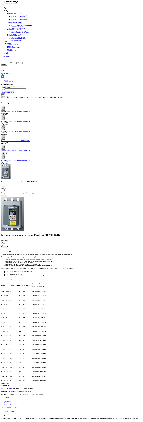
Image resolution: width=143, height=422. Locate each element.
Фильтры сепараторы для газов (19, 16)
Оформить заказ (5, 73)
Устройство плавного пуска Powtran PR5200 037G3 (15, 150)
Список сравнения (9, 81)
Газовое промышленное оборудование (18, 12)
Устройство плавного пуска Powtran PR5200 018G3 (15, 121)
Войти (2, 87)
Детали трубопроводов (17, 26)
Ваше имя (3, 59)
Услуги (6, 41)
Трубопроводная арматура (14, 22)
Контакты (7, 53)
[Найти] (16, 99)
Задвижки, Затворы (16, 23)
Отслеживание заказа (7, 86)
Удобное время (5, 63)
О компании (7, 401)
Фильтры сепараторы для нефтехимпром (22, 17)
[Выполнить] (29, 86)
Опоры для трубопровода (18, 28)
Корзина (3, 71)
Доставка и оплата (12, 44)
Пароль (3, 91)
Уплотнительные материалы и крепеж (21, 25)
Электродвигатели (16, 40)
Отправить (4, 64)
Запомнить (5, 96)
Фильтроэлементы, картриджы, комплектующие (24, 20)
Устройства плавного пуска (18, 38)
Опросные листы (12, 50)
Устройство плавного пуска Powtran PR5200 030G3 (15, 141)
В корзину (3, 246)
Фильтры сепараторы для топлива (20, 19)
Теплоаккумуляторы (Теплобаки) (20, 32)
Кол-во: (3, 243)
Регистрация (7, 87)
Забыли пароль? (9, 91)
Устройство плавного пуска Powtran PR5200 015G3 (15, 111)
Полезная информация (13, 47)
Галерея (6, 52)
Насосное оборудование (14, 34)
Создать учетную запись (7, 92)
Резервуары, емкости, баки (14, 29)
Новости (9, 49)
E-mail (2, 89)
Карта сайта (7, 404)
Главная (3, 97)
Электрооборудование (11, 97)
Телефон (3, 61)
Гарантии (10, 46)
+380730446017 (6, 56)
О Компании (7, 9)
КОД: (2, 113)
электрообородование (13, 35)
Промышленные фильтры (14, 13)
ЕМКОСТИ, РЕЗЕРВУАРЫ (18, 31)
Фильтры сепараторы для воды (19, 14)
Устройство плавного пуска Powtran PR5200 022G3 (15, 131)
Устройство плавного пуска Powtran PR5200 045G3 (15, 160)
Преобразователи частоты (18, 37)
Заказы (6, 80)
